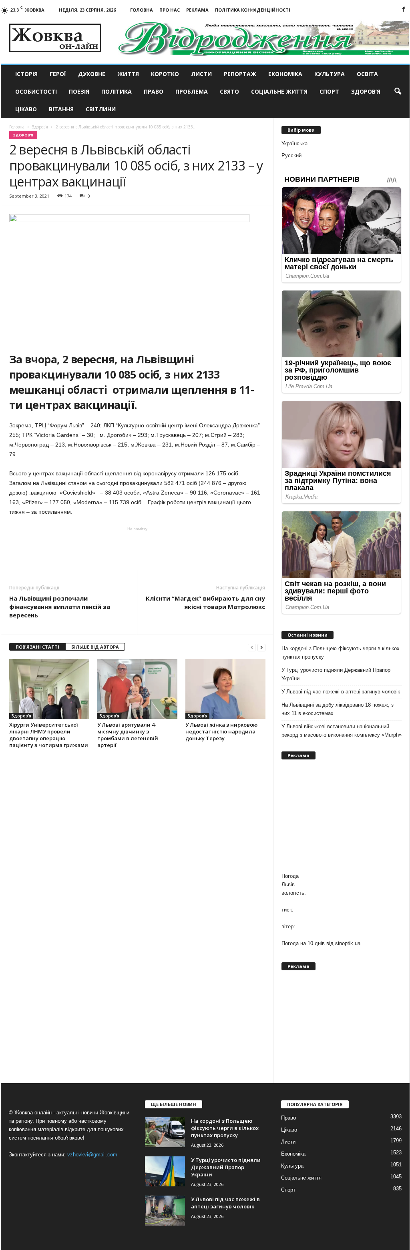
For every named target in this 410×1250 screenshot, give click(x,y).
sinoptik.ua (347, 943)
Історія (26, 74)
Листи (201, 74)
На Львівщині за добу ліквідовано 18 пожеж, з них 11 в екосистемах (337, 709)
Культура (329, 74)
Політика (116, 91)
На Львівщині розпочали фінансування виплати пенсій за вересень (59, 606)
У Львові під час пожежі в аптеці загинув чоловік (340, 692)
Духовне (91, 74)
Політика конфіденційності (252, 10)
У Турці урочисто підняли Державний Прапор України (335, 674)
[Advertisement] (137, 548)
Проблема (191, 91)
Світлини (101, 109)
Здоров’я (365, 91)
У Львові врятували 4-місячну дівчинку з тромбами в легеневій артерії (127, 735)
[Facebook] (403, 10)
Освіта (367, 74)
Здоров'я (23, 135)
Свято (229, 91)
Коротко (165, 74)
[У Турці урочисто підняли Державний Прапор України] (165, 1171)
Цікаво (26, 109)
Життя (128, 74)
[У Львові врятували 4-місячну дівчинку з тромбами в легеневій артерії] (137, 689)
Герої (58, 74)
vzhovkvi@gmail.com (92, 1155)
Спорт (329, 91)
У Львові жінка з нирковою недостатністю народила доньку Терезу (221, 731)
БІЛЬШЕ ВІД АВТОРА (95, 647)
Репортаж (240, 74)
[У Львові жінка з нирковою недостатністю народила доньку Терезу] (225, 689)
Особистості (36, 91)
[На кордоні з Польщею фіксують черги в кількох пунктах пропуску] (165, 1132)
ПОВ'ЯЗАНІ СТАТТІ (37, 647)
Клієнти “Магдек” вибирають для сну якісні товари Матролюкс (205, 602)
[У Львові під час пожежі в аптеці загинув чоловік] (165, 1211)
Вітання (61, 109)
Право (153, 91)
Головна (141, 10)
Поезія (79, 91)
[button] (397, 91)
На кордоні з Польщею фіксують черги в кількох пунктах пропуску (340, 652)
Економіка (285, 74)
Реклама (197, 10)
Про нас (169, 10)
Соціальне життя (279, 91)
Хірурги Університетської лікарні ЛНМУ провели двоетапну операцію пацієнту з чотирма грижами (48, 735)
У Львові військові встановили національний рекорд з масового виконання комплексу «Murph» (341, 730)
